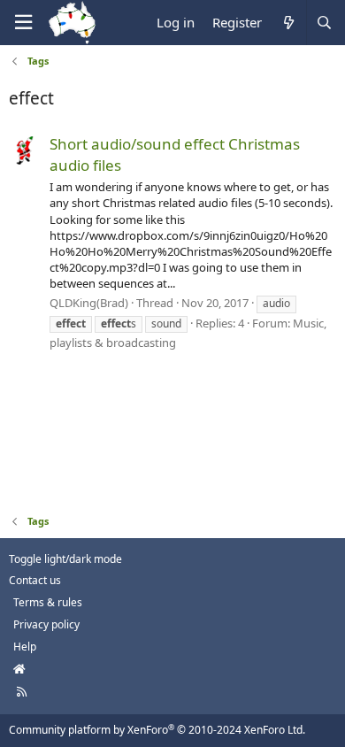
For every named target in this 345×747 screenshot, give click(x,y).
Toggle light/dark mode (65, 558)
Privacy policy (46, 624)
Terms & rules (47, 602)
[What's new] (288, 22)
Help (24, 646)
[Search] (323, 22)
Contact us (35, 580)
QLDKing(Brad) (89, 303)
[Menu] (23, 22)
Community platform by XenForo (157, 729)
